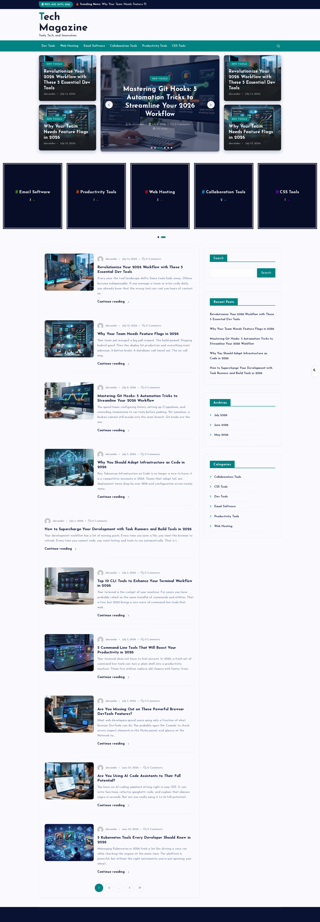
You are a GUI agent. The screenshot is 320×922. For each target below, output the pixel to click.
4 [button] (164, 147)
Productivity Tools (154, 45)
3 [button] (158, 147)
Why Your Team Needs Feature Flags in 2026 (66, 132)
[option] (160, 103)
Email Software (94, 45)
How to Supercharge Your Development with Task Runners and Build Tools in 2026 (118, 529)
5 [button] (168, 147)
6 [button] (171, 147)
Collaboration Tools (123, 45)
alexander (49, 94)
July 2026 (220, 415)
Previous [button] (109, 104)
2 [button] (154, 147)
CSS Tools (178, 45)
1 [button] (151, 147)
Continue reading (111, 301)
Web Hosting (69, 45)
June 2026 (221, 425)
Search (219, 258)
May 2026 (221, 434)
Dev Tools (48, 45)
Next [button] (211, 104)
